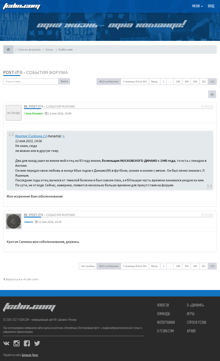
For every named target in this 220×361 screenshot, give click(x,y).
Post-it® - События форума (35, 72)
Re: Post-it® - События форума (49, 106)
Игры (190, 314)
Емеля (28, 222)
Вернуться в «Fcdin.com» (22, 279)
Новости (163, 305)
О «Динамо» (195, 305)
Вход (211, 6)
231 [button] (204, 81)
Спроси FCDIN (196, 323)
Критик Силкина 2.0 (31, 136)
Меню (196, 6)
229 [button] (186, 81)
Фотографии (166, 323)
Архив (191, 331)
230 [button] (195, 81)
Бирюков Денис (30, 355)
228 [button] (178, 81)
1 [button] (163, 81)
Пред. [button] (154, 81)
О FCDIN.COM (165, 331)
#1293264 (207, 215)
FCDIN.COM (21, 6)
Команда (163, 314)
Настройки (87, 266)
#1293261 (207, 106)
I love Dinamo (33, 113)
